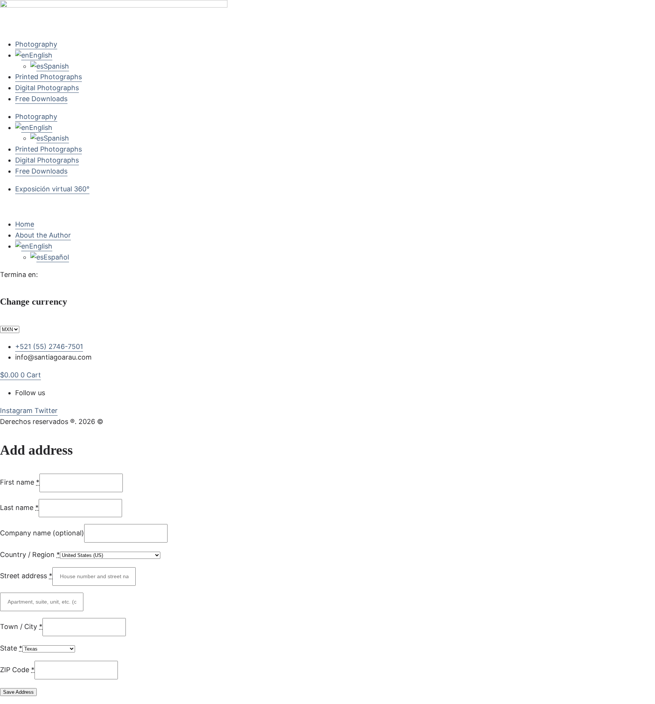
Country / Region (30, 555)
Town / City (21, 626)
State (11, 648)
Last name (19, 508)
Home (24, 224)
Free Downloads (41, 99)
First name (19, 482)
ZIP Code (17, 670)
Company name (42, 533)
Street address (26, 576)
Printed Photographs (48, 77)
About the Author (43, 235)
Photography (36, 44)
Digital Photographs (47, 88)
